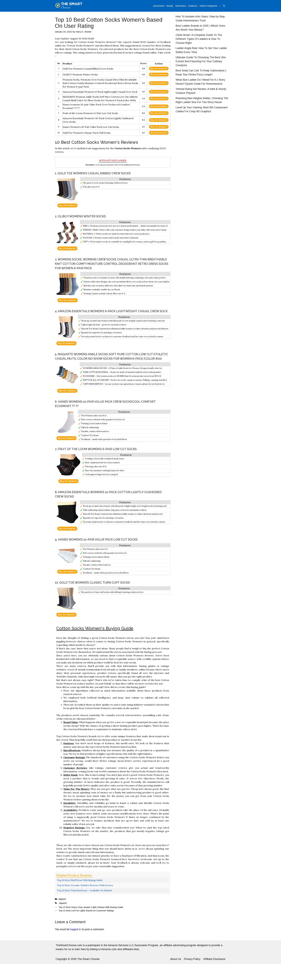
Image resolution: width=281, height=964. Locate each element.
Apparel (62, 899)
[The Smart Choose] (69, 6)
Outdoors (192, 6)
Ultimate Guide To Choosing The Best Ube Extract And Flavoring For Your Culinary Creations (201, 61)
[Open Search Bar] (224, 6)
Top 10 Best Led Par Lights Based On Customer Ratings (86, 910)
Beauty (169, 6)
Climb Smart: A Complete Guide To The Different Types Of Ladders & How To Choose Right (199, 39)
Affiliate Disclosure (214, 959)
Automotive (158, 6)
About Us (175, 959)
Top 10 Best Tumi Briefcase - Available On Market (84, 890)
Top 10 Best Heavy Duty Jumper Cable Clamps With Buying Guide (90, 907)
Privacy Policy (192, 959)
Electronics (180, 6)
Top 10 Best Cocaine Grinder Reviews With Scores (85, 885)
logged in (75, 929)
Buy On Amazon (158, 68)
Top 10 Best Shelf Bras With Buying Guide (80, 880)
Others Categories (208, 6)
